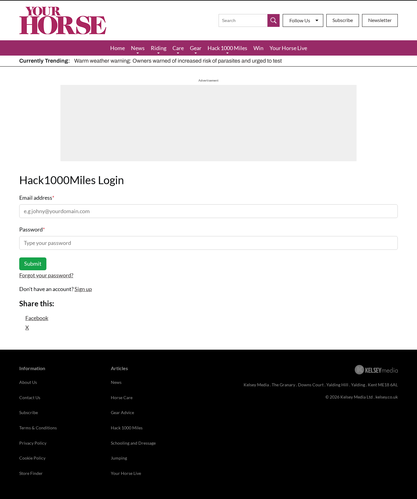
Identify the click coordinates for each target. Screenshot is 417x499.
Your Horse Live (288, 48)
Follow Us (299, 20)
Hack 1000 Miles (227, 48)
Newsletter (380, 20)
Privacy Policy (32, 443)
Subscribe (342, 20)
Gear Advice (122, 412)
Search (273, 20)
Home (117, 48)
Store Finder (31, 473)
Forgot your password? (46, 275)
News (138, 48)
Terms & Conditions (38, 427)
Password (32, 229)
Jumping (119, 458)
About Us (28, 382)
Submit (33, 263)
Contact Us (29, 397)
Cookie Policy (32, 458)
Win (258, 48)
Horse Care (121, 397)
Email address (36, 197)
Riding (158, 48)
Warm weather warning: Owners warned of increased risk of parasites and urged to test (178, 61)
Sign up (83, 289)
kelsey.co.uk (386, 396)
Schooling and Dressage (133, 443)
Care (178, 48)
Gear (195, 48)
